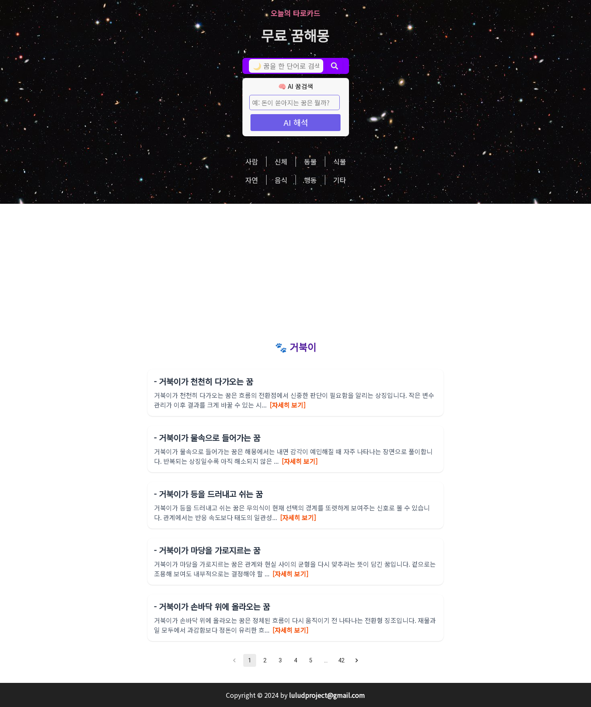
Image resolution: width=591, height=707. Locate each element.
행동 (310, 180)
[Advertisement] (295, 264)
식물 (339, 161)
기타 (339, 180)
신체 (281, 161)
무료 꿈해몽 (295, 35)
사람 (251, 161)
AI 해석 (295, 122)
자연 (251, 180)
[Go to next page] (356, 660)
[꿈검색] (334, 66)
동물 (310, 161)
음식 (281, 180)
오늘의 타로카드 (295, 13)
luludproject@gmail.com (327, 695)
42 (341, 660)
